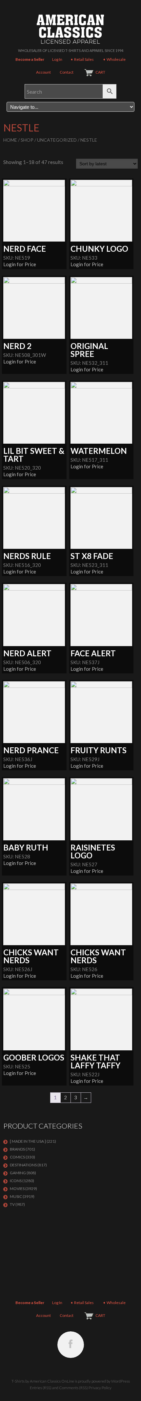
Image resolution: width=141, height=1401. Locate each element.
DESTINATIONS (23, 1164)
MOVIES (17, 1188)
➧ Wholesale (114, 59)
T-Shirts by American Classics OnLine (42, 1381)
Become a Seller (29, 59)
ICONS (16, 1180)
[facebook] (70, 1344)
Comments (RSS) (73, 1387)
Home (10, 140)
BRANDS (17, 1149)
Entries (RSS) (40, 1387)
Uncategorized (57, 140)
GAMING (18, 1172)
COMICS (17, 1157)
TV (12, 1204)
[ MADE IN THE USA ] (28, 1141)
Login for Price (19, 264)
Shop (27, 140)
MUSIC (16, 1196)
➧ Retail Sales (82, 59)
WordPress (120, 1381)
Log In (57, 59)
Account (43, 72)
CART (100, 72)
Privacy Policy (100, 1387)
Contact (66, 72)
